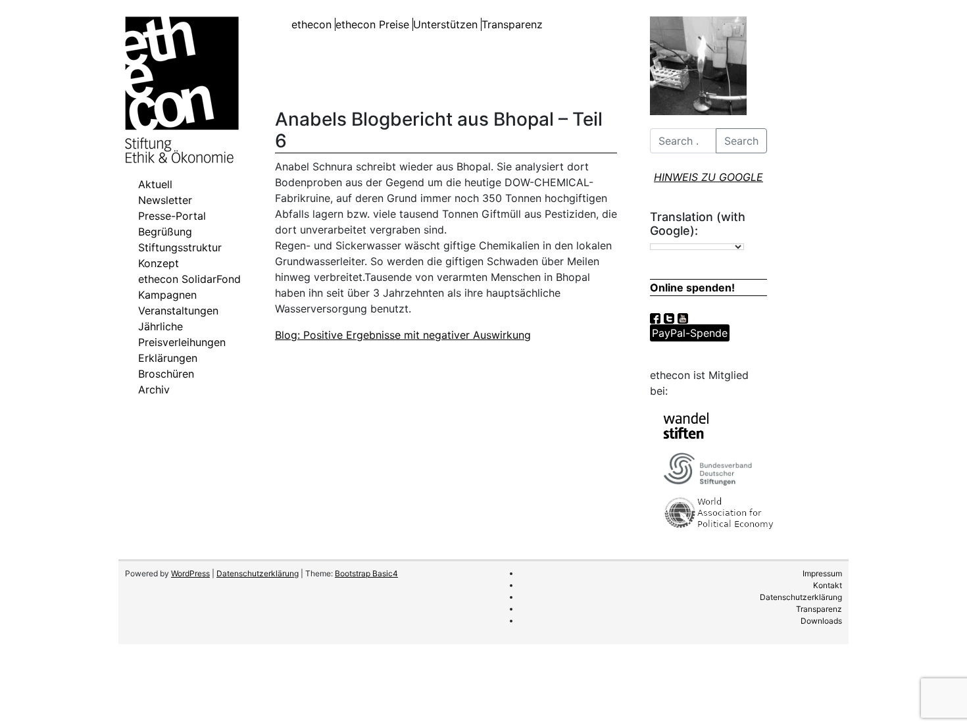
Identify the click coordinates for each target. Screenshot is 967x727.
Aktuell (155, 184)
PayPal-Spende (690, 332)
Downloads (821, 621)
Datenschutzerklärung (257, 573)
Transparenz (512, 24)
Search (741, 140)
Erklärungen (167, 357)
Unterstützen (445, 24)
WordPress (190, 573)
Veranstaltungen (178, 310)
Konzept (158, 263)
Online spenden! (692, 287)
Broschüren (166, 373)
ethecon (311, 24)
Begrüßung (165, 231)
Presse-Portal (172, 215)
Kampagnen (167, 294)
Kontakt (827, 585)
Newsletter (165, 200)
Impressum (822, 573)
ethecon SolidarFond (189, 279)
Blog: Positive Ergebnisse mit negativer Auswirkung (403, 334)
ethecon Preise (372, 24)
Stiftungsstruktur (180, 247)
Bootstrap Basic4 (366, 573)
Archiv (154, 389)
